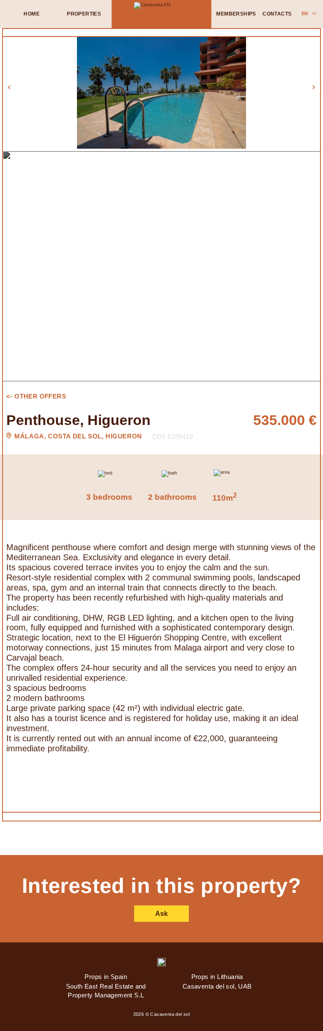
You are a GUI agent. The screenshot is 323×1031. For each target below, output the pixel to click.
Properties (84, 14)
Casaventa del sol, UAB (217, 986)
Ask (161, 913)
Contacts (276, 14)
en (305, 13)
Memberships (236, 14)
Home (32, 14)
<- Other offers (36, 396)
